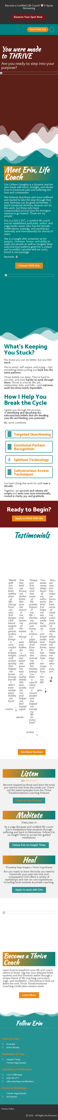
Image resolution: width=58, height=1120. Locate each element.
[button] (52, 29)
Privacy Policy (7, 1109)
